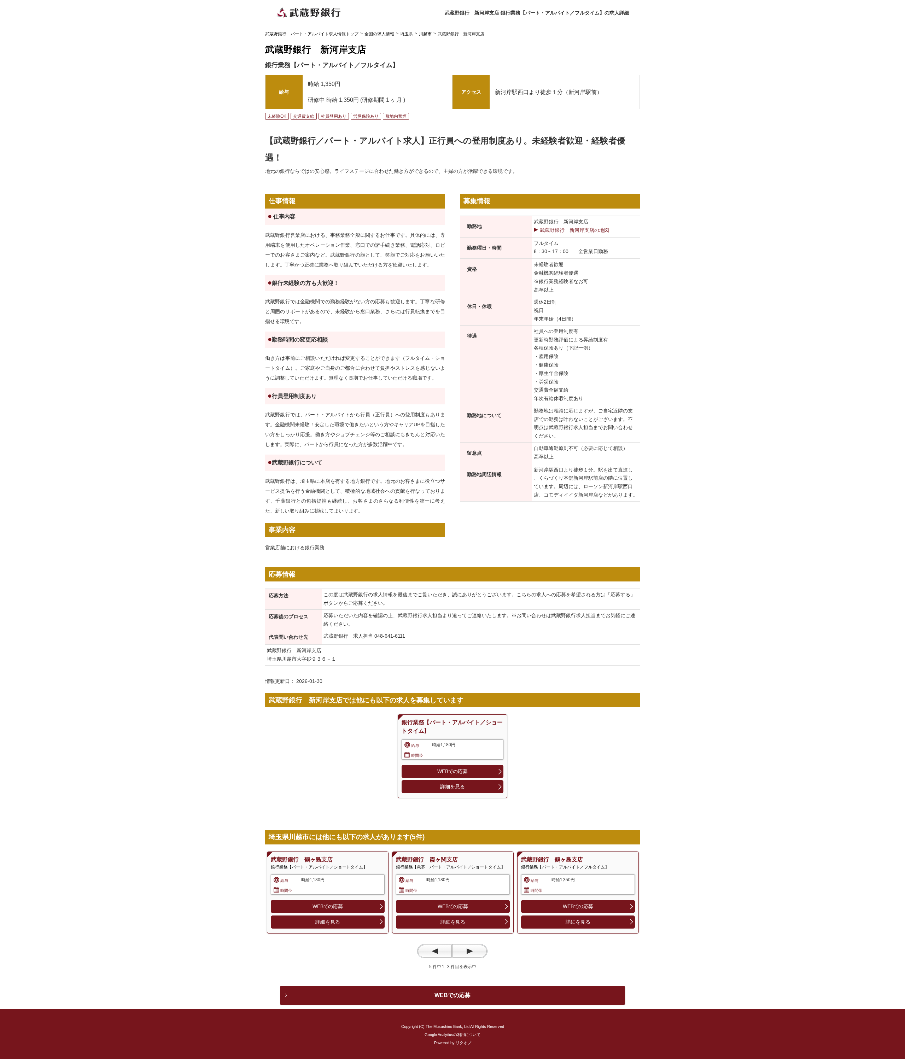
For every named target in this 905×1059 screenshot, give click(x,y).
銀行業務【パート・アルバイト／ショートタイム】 (452, 726)
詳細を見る (452, 786)
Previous (434, 951)
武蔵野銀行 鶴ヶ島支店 (301, 859)
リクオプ (463, 1043)
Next (469, 951)
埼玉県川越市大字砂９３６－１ (301, 659)
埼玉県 (406, 33)
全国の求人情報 (379, 33)
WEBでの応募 (452, 771)
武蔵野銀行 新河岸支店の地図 (574, 230)
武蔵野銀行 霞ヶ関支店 (426, 859)
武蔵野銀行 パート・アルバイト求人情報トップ (311, 33)
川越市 (425, 33)
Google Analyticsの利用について (452, 1034)
